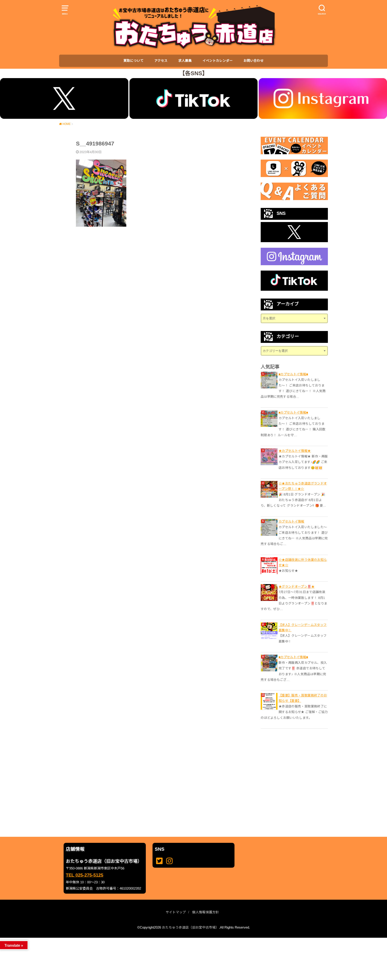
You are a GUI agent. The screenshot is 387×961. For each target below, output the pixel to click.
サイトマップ (176, 912)
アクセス (161, 60)
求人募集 (185, 60)
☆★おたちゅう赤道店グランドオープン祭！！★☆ (303, 486)
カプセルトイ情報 (291, 521)
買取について (133, 60)
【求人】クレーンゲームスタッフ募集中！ (303, 627)
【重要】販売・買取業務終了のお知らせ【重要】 (303, 698)
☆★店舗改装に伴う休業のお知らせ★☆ (303, 562)
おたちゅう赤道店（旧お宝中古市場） (190, 927)
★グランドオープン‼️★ (296, 586)
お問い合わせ (253, 60)
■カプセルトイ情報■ (293, 374)
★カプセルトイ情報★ (295, 451)
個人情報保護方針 (205, 912)
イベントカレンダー (217, 60)
